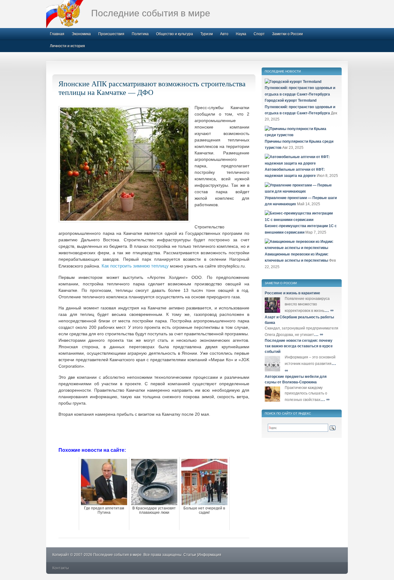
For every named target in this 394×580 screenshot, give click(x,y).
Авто (224, 34)
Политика (140, 34)
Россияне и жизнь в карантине (292, 293)
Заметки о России (287, 34)
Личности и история (67, 46)
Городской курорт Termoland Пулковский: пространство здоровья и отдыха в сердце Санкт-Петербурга (300, 106)
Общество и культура (174, 34)
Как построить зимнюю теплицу (135, 265)
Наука (241, 34)
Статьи (189, 555)
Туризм (206, 34)
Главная (57, 34)
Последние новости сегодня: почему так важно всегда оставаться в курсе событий (299, 346)
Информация (209, 555)
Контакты (60, 568)
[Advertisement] (154, 431)
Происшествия (111, 34)
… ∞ (329, 310)
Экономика (81, 34)
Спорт (259, 34)
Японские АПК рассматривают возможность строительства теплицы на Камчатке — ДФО (152, 88)
